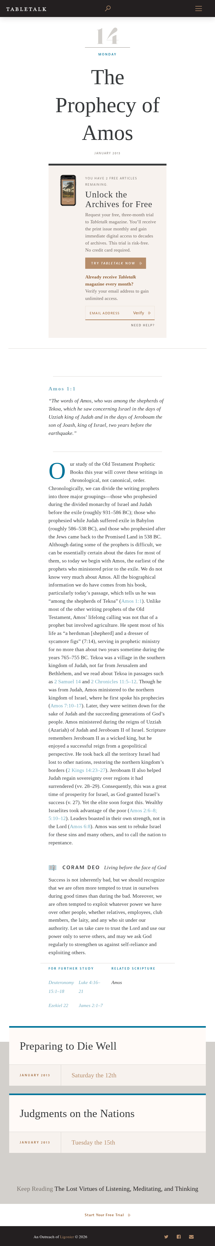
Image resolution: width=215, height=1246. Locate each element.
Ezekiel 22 (58, 1005)
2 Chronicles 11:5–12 (113, 681)
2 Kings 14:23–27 (86, 770)
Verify (138, 313)
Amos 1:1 (62, 388)
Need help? (143, 325)
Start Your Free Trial (104, 1215)
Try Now (113, 263)
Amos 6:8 (80, 826)
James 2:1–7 (91, 1005)
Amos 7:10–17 (66, 705)
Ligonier (67, 1236)
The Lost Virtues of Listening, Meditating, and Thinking (126, 1188)
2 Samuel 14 (67, 681)
